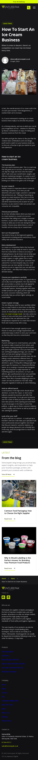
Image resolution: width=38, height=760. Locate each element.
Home (4, 578)
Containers (5, 655)
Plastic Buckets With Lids (10, 659)
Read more (8, 519)
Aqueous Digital (12, 756)
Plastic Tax (5, 713)
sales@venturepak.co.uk (10, 746)
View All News (6, 474)
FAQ (3, 696)
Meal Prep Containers (9, 671)
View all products (7, 651)
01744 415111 (6, 742)
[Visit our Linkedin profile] (8, 597)
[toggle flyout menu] (34, 7)
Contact (4, 692)
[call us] (28, 7)
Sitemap (4, 717)
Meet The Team (7, 705)
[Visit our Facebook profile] (3, 597)
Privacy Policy (6, 721)
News (13, 578)
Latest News (7, 23)
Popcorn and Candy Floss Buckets (13, 663)
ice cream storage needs (13, 314)
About (4, 688)
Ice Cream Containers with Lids (12, 667)
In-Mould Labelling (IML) (10, 700)
